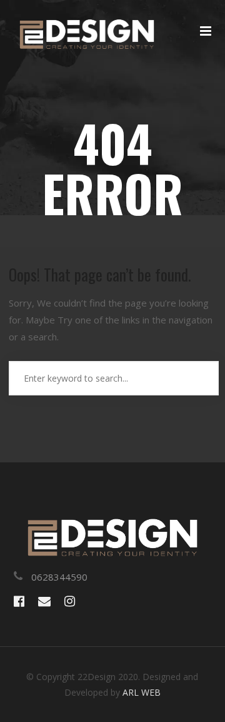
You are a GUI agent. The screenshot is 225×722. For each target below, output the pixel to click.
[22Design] (87, 39)
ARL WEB (141, 692)
